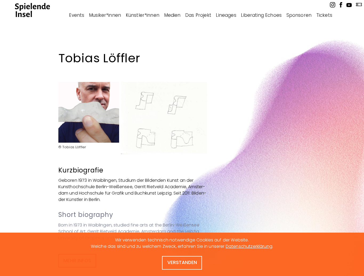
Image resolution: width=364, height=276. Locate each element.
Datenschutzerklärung (249, 246)
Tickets (324, 15)
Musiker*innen (105, 15)
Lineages (226, 15)
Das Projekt (198, 15)
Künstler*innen (142, 15)
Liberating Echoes (261, 15)
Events (76, 15)
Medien (172, 15)
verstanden (182, 262)
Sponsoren (299, 15)
